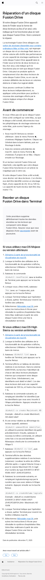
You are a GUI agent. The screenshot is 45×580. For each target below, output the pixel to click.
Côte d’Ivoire (5, 570)
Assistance (10, 562)
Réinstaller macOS (25, 306)
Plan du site (21, 576)
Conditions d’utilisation (9, 576)
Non (14, 555)
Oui (6, 555)
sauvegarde (25, 231)
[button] (36, 3)
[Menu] (42, 3)
